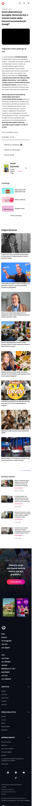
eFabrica (27, 800)
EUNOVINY (4, 730)
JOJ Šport (5, 647)
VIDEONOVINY (5, 727)
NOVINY (3, 717)
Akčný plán (4, 764)
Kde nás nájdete (6, 752)
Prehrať (13, 582)
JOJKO (4, 665)
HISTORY (4, 705)
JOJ (3, 655)
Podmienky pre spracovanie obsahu (11, 784)
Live (3, 634)
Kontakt (3, 794)
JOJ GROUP (6, 679)
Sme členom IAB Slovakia (8, 792)
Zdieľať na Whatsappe (12, 150)
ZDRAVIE (3, 701)
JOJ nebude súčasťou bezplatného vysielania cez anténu (12, 760)
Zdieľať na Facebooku (12, 145)
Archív (4, 637)
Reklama (4, 745)
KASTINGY (5, 672)
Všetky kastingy (16, 215)
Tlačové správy (6, 742)
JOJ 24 (4, 644)
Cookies (3, 787)
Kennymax (13, 800)
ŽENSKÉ (3, 691)
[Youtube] (23, 772)
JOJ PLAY (5, 658)
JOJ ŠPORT (6, 662)
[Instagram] (16, 772)
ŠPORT (3, 723)
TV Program (6, 641)
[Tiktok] (16, 777)
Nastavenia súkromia (7, 789)
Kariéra (3, 755)
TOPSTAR (4, 694)
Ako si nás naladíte (7, 749)
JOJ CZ (4, 675)
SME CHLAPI (4, 698)
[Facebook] (8, 772)
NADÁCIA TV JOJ (8, 668)
